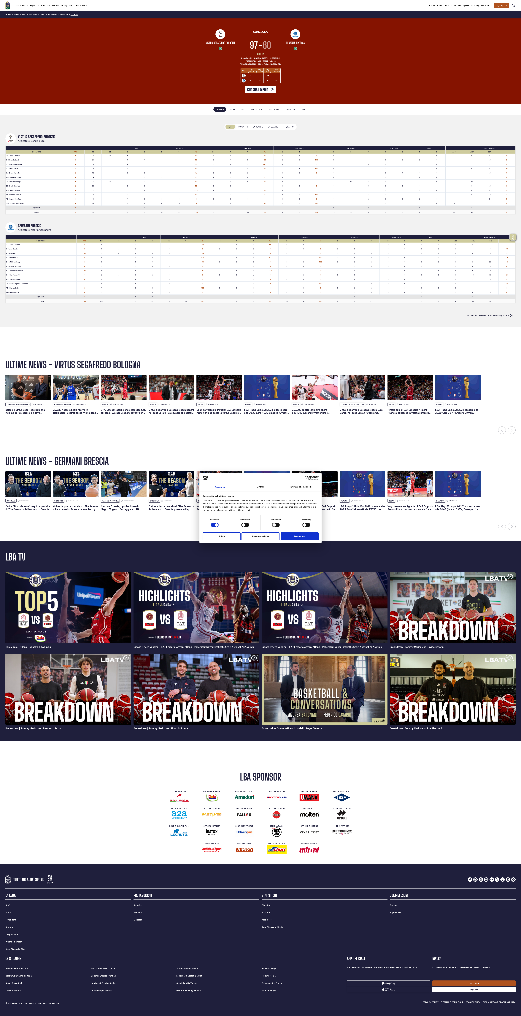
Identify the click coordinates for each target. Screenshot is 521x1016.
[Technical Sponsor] (342, 815)
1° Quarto (243, 126)
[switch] (245, 525)
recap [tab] (233, 109)
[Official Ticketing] (309, 832)
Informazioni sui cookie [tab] (301, 487)
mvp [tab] (303, 109)
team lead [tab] (291, 109)
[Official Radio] (277, 832)
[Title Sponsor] (179, 797)
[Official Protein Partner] (244, 797)
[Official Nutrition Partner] (277, 849)
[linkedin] (486, 879)
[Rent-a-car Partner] (179, 832)
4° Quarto (288, 126)
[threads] (481, 879)
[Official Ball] (309, 815)
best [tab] (243, 109)
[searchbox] (260, 3)
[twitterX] (497, 879)
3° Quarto (273, 126)
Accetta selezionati (260, 536)
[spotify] (513, 879)
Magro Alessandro (41, 229)
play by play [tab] (257, 109)
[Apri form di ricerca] (513, 5)
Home (8, 15)
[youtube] (492, 879)
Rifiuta (221, 536)
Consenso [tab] (220, 487)
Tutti (230, 126)
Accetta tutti (299, 536)
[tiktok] (502, 879)
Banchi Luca (38, 140)
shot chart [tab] (275, 109)
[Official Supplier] (212, 832)
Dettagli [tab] (260, 487)
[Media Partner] (342, 832)
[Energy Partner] (179, 815)
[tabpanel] (260, 221)
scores (74, 15)
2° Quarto (258, 126)
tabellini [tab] (220, 109)
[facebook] (470, 879)
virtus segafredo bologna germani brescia (44, 15)
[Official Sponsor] (277, 797)
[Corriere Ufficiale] (244, 832)
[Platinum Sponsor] (212, 797)
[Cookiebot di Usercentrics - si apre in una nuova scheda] (307, 478)
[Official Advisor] (309, 849)
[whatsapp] (508, 879)
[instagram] (475, 879)
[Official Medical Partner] (342, 797)
